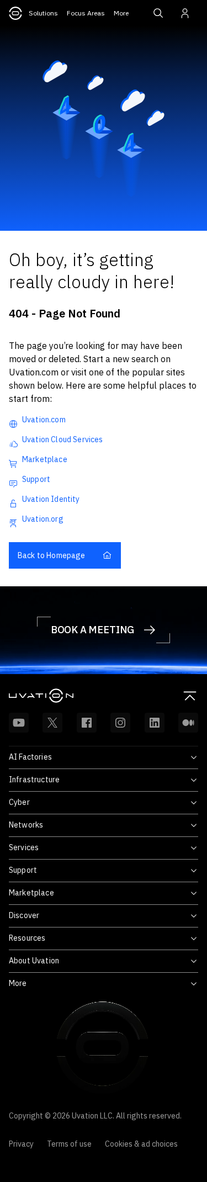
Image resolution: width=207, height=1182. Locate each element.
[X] (52, 723)
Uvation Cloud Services (62, 439)
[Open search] (158, 13)
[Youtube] (19, 723)
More (121, 13)
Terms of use (69, 1144)
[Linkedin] (154, 723)
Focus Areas (86, 13)
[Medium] (188, 723)
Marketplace (44, 459)
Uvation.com (44, 420)
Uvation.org (42, 519)
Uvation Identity (51, 499)
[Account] (185, 13)
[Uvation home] (56, 695)
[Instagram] (120, 723)
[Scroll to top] (190, 695)
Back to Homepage (52, 555)
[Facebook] (87, 723)
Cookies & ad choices (141, 1144)
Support (36, 479)
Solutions (43, 13)
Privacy (21, 1144)
